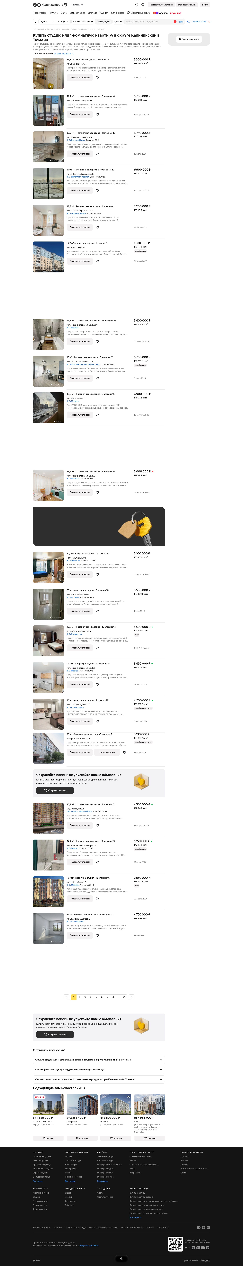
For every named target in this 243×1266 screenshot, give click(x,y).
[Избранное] (136, 4)
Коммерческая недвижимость (195, 1169)
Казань (68, 1173)
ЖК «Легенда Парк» (76, 140)
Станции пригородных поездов (144, 1164)
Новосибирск (71, 1164)
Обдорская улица (74, 809)
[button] (142, 4)
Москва (68, 1156)
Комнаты (185, 1156)
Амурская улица (40, 1160)
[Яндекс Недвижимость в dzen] (203, 1227)
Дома (183, 1173)
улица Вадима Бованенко (78, 137)
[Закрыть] (209, 22)
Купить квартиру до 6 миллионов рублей (148, 1213)
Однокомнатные (40, 1205)
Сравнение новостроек (140, 1156)
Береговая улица (40, 1173)
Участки (184, 1160)
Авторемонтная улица (77, 738)
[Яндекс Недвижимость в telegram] (208, 1227)
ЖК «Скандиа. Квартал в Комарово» (83, 364)
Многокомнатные (41, 1193)
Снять (100, 1193)
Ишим (68, 1193)
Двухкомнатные (40, 1201)
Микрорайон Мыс (105, 1173)
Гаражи (184, 1164)
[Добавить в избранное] (97, 77)
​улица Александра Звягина (79, 211)
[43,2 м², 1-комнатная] (50, 409)
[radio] (79, 997)
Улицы (132, 1169)
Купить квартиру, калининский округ (146, 1209)
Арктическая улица (41, 1164)
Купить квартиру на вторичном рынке (147, 1205)
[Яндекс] (205, 1260)
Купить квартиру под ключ (142, 1197)
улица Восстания (74, 247)
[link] (205, 4)
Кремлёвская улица (76, 631)
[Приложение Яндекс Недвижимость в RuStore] (207, 1247)
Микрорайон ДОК (105, 1169)
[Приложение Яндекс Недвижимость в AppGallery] (203, 1247)
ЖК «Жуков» (72, 848)
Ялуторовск (70, 1201)
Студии (36, 1197)
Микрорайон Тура (105, 1177)
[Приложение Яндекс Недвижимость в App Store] (193, 1247)
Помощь (150, 1227)
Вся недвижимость (41, 1227)
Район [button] (181, 22)
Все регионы (135, 1173)
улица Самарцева (75, 64)
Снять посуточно (105, 1197)
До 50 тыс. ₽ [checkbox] (63, 530)
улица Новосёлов (75, 398)
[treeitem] (41, 13)
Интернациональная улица (79, 325)
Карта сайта (163, 1227)
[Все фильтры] (36, 21)
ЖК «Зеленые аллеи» (76, 213)
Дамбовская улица (41, 1177)
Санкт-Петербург (73, 1160)
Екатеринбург (71, 1169)
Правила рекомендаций (132, 1227)
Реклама (58, 1227)
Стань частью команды (75, 1227)
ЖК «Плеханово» (74, 634)
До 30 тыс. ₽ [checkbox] (45, 530)
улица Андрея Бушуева (77, 705)
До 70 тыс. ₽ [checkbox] (82, 530)
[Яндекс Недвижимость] (50, 5)
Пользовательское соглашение (103, 1227)
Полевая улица (73, 558)
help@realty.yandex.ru (88, 1245)
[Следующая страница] (131, 997)
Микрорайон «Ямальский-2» (79, 811)
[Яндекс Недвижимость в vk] (199, 1227)
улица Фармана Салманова (79, 174)
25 (124, 997)
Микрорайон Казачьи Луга (109, 1164)
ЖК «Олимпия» (74, 561)
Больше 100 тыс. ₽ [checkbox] (48, 538)
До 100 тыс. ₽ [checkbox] (101, 530)
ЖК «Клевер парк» (75, 707)
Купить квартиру (137, 1193)
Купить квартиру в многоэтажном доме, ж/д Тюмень (154, 1201)
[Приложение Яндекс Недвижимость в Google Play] (198, 1247)
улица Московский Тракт (78, 100)
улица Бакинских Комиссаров (80, 845)
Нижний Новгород (73, 1177)
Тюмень (68, 1197)
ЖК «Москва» (73, 328)
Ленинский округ (105, 1156)
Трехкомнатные (40, 1209)
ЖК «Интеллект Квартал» (78, 177)
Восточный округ (105, 1160)
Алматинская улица (42, 1156)
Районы (133, 1160)
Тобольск (69, 1205)
